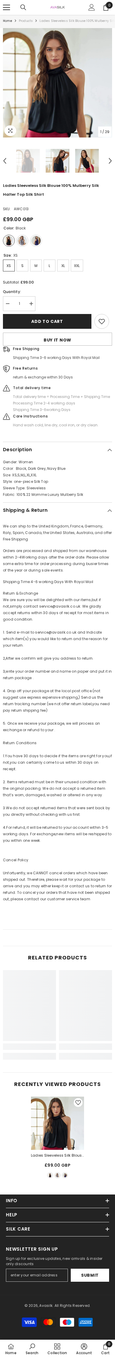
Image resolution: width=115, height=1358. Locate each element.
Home (7, 21)
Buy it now (57, 340)
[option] (57, 82)
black (50, 1175)
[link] (29, 1046)
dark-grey (57, 1175)
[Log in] (91, 7)
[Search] (23, 7)
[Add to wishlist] (101, 321)
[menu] (6, 7)
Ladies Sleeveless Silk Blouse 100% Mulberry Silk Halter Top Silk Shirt (57, 1156)
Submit (90, 1275)
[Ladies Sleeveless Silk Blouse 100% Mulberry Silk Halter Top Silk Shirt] (57, 1123)
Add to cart (47, 321)
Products (26, 21)
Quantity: (12, 291)
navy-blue (65, 1175)
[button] (4, 160)
